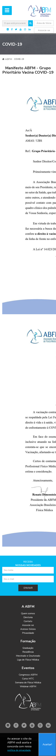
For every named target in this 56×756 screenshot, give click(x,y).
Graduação (28, 648)
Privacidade (28, 633)
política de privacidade (19, 750)
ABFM (8, 59)
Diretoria (28, 617)
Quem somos (28, 613)
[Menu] (7, 10)
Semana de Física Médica (28, 682)
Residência (28, 652)
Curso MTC (28, 678)
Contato (28, 621)
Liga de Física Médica (28, 659)
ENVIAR (28, 588)
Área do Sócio (44, 23)
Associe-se (44, 30)
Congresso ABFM (28, 674)
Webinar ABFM (28, 686)
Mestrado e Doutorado (28, 655)
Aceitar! (47, 744)
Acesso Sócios (28, 629)
